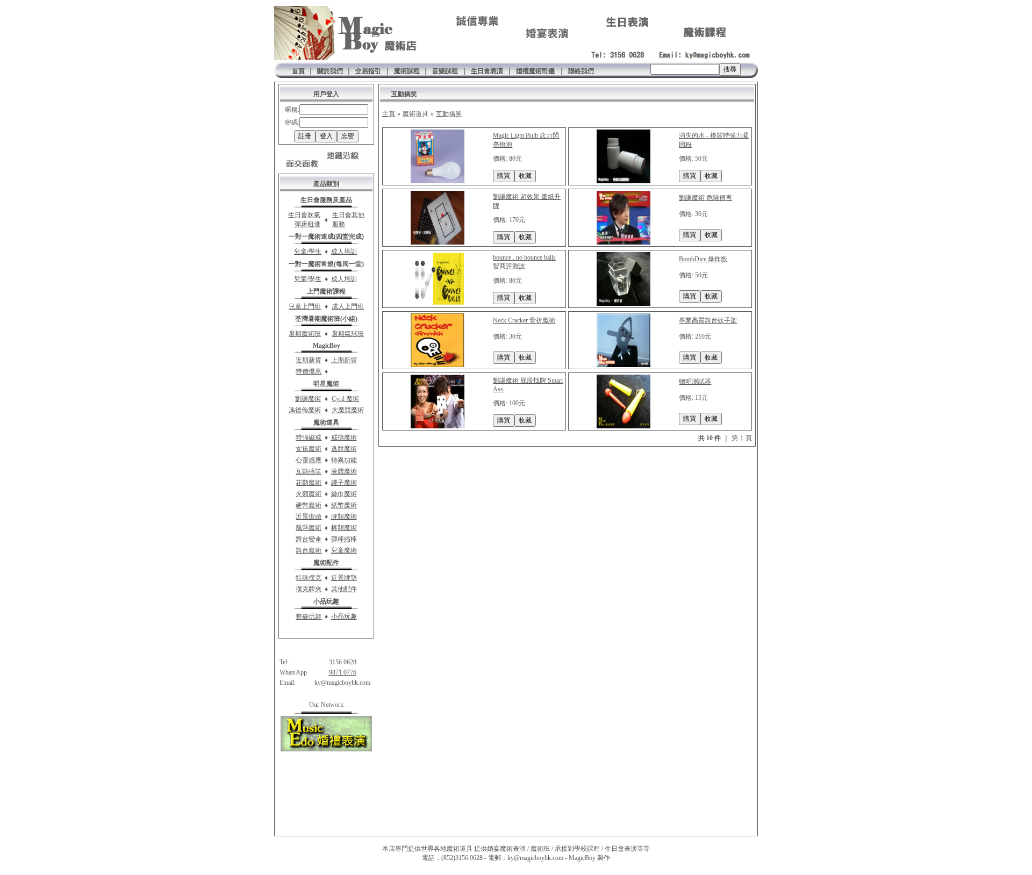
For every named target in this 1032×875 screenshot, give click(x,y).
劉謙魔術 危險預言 (705, 198)
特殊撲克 (308, 578)
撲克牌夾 (308, 589)
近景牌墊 (344, 578)
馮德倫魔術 (305, 410)
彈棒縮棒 (344, 539)
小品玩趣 (344, 616)
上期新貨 (344, 360)
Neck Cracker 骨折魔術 (524, 320)
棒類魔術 (344, 528)
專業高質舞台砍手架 (708, 320)
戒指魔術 (344, 437)
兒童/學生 (307, 251)
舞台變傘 (308, 539)
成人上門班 (348, 306)
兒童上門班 (305, 306)
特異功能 (344, 460)
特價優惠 (308, 371)
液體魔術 (344, 471)
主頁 (388, 114)
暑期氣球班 (348, 334)
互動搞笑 (308, 471)
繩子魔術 (344, 482)
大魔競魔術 (348, 410)
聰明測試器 (695, 381)
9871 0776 (342, 672)
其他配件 (344, 589)
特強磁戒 (308, 437)
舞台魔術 (308, 550)
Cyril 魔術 (345, 399)
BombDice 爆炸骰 (703, 259)
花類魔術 (308, 482)
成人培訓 (344, 251)
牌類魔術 (344, 516)
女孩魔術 (308, 449)
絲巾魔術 (344, 494)
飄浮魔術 (308, 528)
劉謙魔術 (308, 399)
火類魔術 (308, 494)
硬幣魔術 (308, 505)
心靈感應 (308, 460)
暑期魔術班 (305, 334)
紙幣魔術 (344, 505)
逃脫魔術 (344, 449)
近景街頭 (308, 516)
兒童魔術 (344, 550)
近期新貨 (308, 360)
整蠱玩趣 (308, 616)
